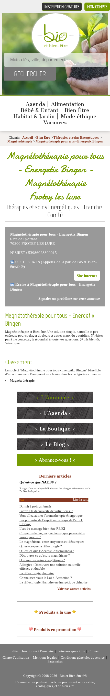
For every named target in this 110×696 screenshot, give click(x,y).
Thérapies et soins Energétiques (76, 137)
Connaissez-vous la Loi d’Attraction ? (45, 578)
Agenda (35, 104)
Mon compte (97, 6)
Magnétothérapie (20, 141)
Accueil (27, 137)
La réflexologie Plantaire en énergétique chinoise (53, 582)
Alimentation (67, 104)
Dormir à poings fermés (35, 506)
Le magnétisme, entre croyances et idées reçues (51, 542)
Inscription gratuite (62, 6)
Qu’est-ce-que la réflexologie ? (40, 546)
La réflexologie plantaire (36, 573)
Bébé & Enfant (39, 110)
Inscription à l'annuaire (38, 651)
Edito (14, 651)
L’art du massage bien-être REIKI (42, 529)
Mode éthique (78, 116)
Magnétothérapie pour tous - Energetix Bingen (69, 141)
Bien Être (76, 110)
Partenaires (55, 661)
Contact (94, 651)
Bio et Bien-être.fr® (73, 676)
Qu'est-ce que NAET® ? (38, 482)
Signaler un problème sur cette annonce (69, 299)
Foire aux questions (71, 651)
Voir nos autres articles (74, 589)
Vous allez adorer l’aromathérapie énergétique (51, 515)
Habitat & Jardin (34, 116)
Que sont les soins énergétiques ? (42, 560)
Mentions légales (45, 657)
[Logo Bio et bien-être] (55, 46)
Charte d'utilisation (16, 657)
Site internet (87, 275)
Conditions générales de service (83, 657)
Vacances (55, 122)
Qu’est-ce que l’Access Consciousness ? (46, 551)
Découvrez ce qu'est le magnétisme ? (44, 555)
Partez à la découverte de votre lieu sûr (46, 511)
